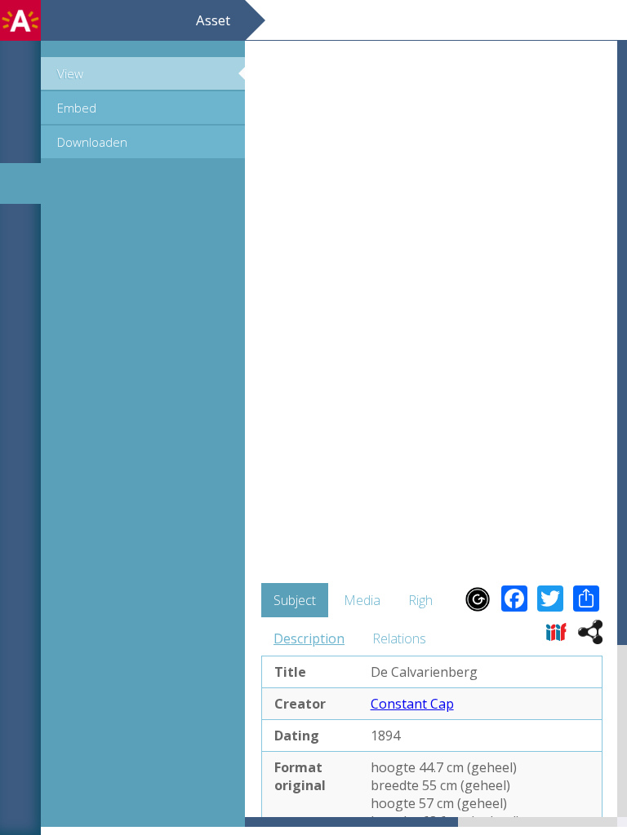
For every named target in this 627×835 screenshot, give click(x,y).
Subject (294, 600)
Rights (425, 600)
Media (362, 600)
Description (309, 638)
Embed (76, 107)
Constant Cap (412, 704)
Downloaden (92, 142)
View (70, 73)
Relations (399, 638)
